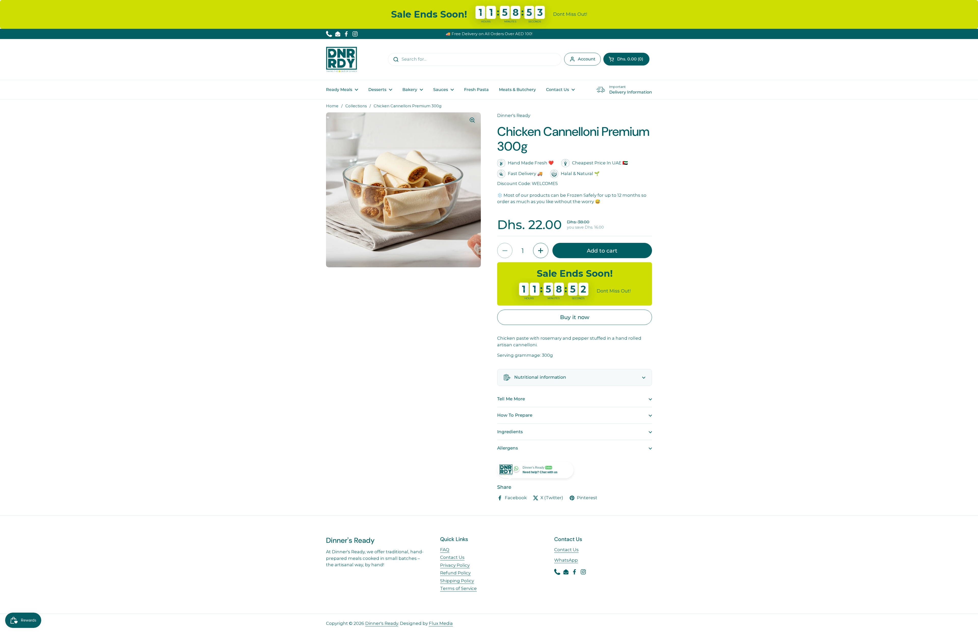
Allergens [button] (507, 448)
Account (586, 59)
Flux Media (441, 623)
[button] (626, 59)
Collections (356, 106)
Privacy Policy (455, 565)
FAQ (444, 549)
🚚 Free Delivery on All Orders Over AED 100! (489, 34)
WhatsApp (566, 560)
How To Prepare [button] (514, 415)
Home (332, 106)
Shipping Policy (457, 580)
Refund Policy (455, 572)
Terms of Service (458, 588)
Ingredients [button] (510, 431)
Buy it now (574, 317)
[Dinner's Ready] (341, 59)
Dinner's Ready (381, 623)
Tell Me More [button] (511, 398)
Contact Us (452, 557)
